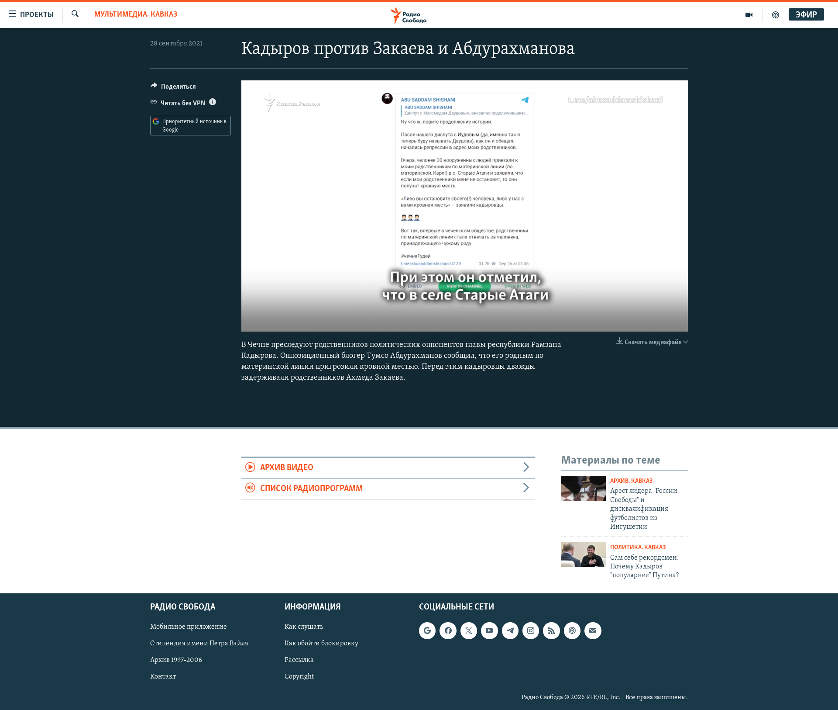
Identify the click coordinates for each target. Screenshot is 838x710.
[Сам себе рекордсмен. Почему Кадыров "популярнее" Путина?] (583, 554)
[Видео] (749, 14)
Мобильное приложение (188, 626)
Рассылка (299, 660)
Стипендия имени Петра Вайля (199, 643)
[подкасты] (775, 14)
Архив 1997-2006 (176, 660)
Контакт (163, 676)
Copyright (299, 676)
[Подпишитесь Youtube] (489, 630)
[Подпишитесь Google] (427, 630)
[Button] (173, 88)
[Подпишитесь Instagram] (530, 630)
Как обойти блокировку (321, 643)
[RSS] (551, 630)
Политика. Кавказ (638, 547)
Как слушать (304, 626)
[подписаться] (592, 630)
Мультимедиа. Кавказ (135, 15)
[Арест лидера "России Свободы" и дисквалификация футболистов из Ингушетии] (583, 488)
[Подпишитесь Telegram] (510, 630)
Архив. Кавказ (631, 481)
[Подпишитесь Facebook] (448, 630)
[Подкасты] (572, 630)
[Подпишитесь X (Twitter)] (468, 630)
